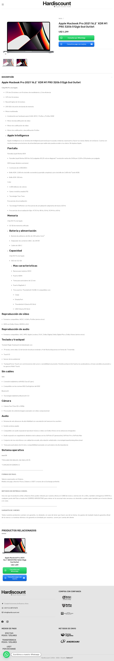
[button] (6, 654)
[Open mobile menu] (3, 4)
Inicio (61, 18)
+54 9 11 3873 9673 (11, 608)
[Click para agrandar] (5, 54)
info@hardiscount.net (11, 612)
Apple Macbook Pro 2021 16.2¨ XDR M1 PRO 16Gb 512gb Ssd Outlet (14, 560)
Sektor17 (69, 658)
